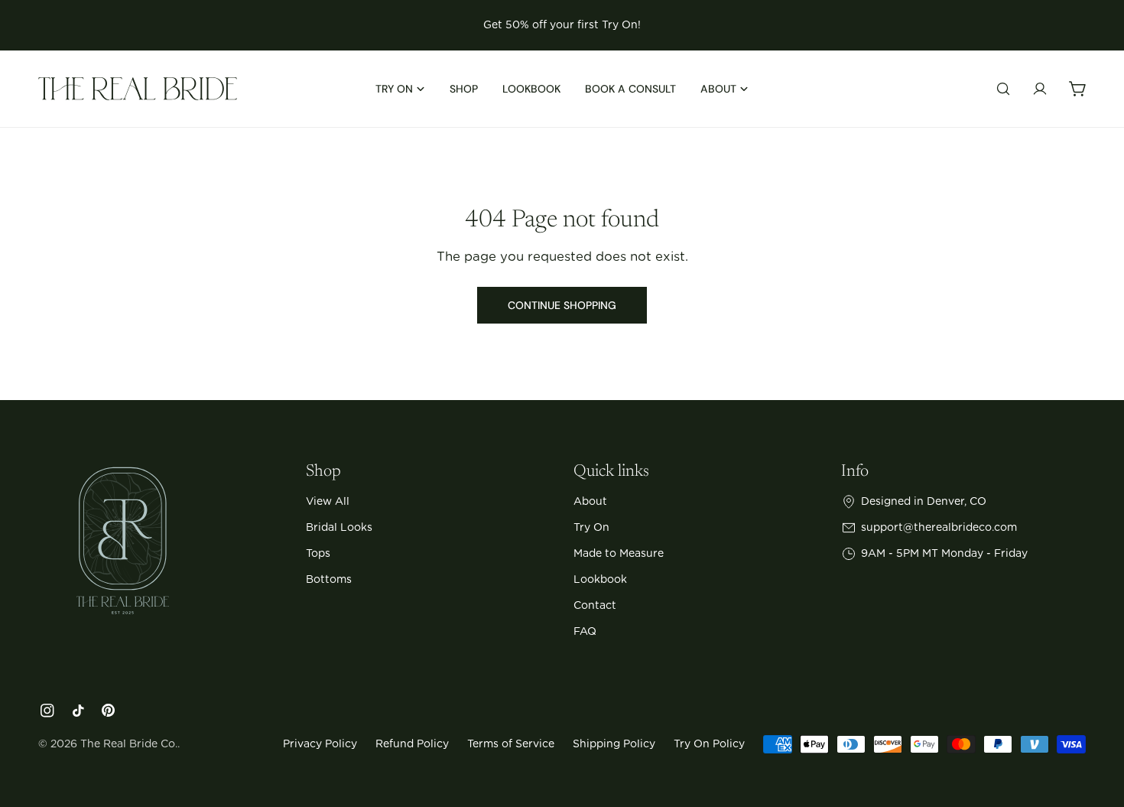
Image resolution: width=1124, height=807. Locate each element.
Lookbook (600, 579)
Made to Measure (618, 553)
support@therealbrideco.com (939, 527)
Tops (318, 553)
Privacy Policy (320, 744)
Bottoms (329, 579)
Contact (594, 605)
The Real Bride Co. (128, 744)
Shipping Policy (614, 744)
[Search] (1003, 88)
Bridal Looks (339, 527)
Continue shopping (562, 305)
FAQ (584, 631)
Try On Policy (709, 744)
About (590, 501)
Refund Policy (412, 744)
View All (327, 501)
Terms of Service (510, 744)
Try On (591, 527)
